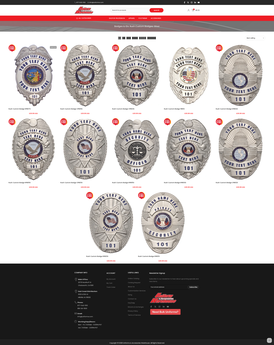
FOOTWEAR (142, 18)
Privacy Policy (133, 311)
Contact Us (132, 299)
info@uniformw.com (96, 2)
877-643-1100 (81, 2)
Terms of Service (134, 315)
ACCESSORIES (156, 18)
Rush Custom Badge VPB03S (71, 183)
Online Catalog (133, 278)
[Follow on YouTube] (199, 2)
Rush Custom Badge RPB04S (175, 183)
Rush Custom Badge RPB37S (20, 109)
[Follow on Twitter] (188, 2)
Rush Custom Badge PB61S (174, 109)
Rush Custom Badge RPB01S (149, 256)
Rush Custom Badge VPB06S (71, 109)
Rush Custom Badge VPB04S (123, 109)
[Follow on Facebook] (184, 2)
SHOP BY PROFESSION (117, 18)
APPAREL (132, 18)
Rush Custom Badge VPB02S (227, 183)
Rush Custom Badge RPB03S (97, 256)
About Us (131, 287)
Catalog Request (134, 283)
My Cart (109, 283)
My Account (110, 279)
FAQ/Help (131, 303)
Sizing (130, 295)
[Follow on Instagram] (192, 2)
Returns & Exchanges (136, 307)
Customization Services (137, 291)
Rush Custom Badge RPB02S (227, 109)
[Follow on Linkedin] (195, 2)
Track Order (110, 287)
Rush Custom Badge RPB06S (20, 183)
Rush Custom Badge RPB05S (123, 183)
